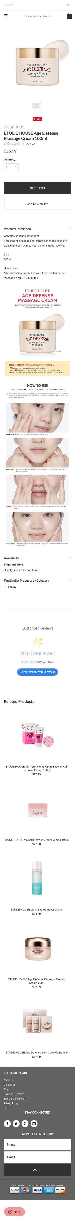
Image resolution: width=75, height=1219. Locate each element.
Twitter (16, 1123)
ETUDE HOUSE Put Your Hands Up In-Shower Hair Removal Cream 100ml (36, 768)
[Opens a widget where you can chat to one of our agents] (14, 1212)
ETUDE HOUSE (14, 126)
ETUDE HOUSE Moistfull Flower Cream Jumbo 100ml (36, 839)
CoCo (37, 15)
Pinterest (25, 1123)
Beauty (12, 586)
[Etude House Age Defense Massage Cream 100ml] (37, 63)
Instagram (34, 1123)
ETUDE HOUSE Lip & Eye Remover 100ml (36, 909)
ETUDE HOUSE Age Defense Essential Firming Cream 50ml (36, 981)
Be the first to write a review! (37, 672)
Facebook (7, 1123)
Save (39, 118)
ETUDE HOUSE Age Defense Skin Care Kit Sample (37, 1052)
